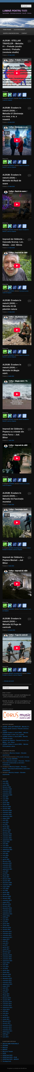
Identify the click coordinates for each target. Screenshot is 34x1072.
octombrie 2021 (7, 867)
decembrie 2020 (7, 882)
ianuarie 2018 (6, 929)
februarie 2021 (7, 879)
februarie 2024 (7, 830)
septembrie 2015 (7, 984)
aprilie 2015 (6, 994)
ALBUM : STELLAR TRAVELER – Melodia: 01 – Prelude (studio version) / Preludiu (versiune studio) (13, 46)
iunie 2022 (5, 855)
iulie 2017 (5, 941)
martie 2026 (6, 785)
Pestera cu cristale (24, 483)
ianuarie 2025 (6, 808)
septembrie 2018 (7, 914)
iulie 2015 (5, 988)
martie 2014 (6, 1019)
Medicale (5, 1047)
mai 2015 (5, 992)
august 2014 (6, 1009)
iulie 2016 (5, 965)
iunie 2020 (5, 888)
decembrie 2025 (7, 789)
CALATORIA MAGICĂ (19, 29)
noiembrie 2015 (7, 980)
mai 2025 (5, 801)
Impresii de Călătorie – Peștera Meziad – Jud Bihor (13, 560)
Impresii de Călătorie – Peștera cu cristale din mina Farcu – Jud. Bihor (13, 433)
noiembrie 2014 (7, 1003)
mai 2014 (5, 1015)
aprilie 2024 (6, 826)
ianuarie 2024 (6, 832)
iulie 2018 (5, 918)
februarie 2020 (7, 896)
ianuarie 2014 (6, 1023)
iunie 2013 (5, 1037)
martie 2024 (6, 828)
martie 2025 (6, 804)
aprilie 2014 (6, 1017)
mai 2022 (5, 857)
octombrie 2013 (7, 1029)
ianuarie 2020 (6, 898)
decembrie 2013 (7, 1025)
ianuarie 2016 (6, 976)
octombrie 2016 (7, 959)
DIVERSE (11, 165)
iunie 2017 (5, 943)
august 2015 (6, 986)
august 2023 (6, 842)
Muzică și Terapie (8, 1051)
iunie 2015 (5, 990)
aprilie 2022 (6, 859)
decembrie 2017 (7, 931)
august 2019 (6, 902)
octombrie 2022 (7, 847)
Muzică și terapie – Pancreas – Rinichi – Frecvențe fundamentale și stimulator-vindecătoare (17, 763)
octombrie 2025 (7, 793)
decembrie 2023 (7, 834)
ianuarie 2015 (6, 1000)
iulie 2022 (5, 853)
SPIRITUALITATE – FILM (10, 1057)
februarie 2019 (7, 904)
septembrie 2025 (7, 795)
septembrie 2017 (7, 937)
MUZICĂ (11, 98)
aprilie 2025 (6, 802)
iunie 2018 (5, 920)
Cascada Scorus (23, 291)
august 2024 (6, 818)
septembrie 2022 (7, 849)
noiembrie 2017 (7, 933)
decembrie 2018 (7, 908)
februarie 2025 (7, 806)
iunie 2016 (5, 966)
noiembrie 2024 (7, 812)
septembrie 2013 (7, 1031)
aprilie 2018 (6, 923)
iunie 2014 (5, 1013)
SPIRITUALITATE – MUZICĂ (11, 1059)
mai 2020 (5, 890)
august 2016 (6, 963)
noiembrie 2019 (7, 900)
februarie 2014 (7, 1021)
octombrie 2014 (7, 1005)
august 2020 (6, 886)
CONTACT (24, 33)
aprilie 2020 (6, 892)
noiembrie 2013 (7, 1027)
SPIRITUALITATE (7, 1055)
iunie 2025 (5, 799)
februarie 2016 (7, 974)
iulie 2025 (5, 797)
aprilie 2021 (6, 875)
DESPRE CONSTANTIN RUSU (11, 33)
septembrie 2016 (7, 961)
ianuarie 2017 (6, 953)
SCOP (4, 1053)
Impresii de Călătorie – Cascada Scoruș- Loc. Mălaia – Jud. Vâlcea (13, 242)
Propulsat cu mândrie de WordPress (17, 1068)
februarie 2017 (7, 951)
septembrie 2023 (7, 840)
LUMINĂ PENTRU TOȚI (15, 10)
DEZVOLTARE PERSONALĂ (11, 1043)
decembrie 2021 (7, 863)
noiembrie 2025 (7, 791)
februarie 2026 (7, 787)
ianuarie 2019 (6, 906)
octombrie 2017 (7, 935)
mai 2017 (5, 945)
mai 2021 (5, 873)
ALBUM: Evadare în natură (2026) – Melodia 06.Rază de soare (12, 179)
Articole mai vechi (8, 681)
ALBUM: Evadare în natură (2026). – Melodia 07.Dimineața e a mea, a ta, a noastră (13, 113)
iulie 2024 (5, 820)
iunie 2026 (5, 783)
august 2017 (6, 939)
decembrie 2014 (7, 1002)
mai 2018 (5, 922)
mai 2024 (5, 824)
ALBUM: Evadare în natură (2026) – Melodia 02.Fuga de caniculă (12, 623)
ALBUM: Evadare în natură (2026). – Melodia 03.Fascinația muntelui (13, 497)
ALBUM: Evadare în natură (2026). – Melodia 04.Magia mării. (12, 369)
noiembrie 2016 (7, 957)
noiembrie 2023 (7, 836)
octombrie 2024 (7, 814)
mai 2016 (5, 968)
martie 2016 (6, 972)
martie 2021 (6, 877)
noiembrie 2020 (7, 885)
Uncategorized (18, 548)
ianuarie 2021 (6, 881)
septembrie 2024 (7, 816)
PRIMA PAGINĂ (7, 29)
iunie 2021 (5, 871)
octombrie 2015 (7, 982)
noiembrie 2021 (7, 865)
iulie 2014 (5, 1011)
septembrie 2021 (7, 869)
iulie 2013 (5, 1035)
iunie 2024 (5, 822)
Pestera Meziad (23, 609)
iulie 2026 (5, 781)
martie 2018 (6, 925)
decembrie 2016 (7, 955)
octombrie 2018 (7, 912)
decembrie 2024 (7, 810)
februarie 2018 (7, 927)
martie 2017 (6, 949)
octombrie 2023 (7, 838)
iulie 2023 (5, 844)
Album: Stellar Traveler (25, 98)
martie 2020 (6, 894)
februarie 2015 (7, 998)
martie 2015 (6, 996)
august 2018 (6, 916)
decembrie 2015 (7, 978)
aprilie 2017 (6, 947)
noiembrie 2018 (7, 910)
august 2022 (6, 851)
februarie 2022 (7, 861)
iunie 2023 (5, 845)
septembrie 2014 (7, 1007)
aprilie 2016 (6, 970)
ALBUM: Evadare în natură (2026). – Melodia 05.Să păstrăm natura (12, 304)
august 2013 (6, 1033)
